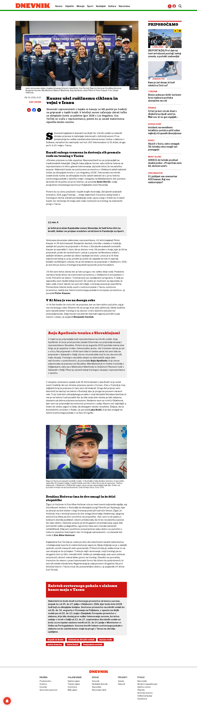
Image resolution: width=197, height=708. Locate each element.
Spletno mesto (144, 687)
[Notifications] (7, 701)
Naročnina (124, 6)
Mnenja (80, 6)
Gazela (121, 681)
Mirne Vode (105, 639)
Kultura (112, 6)
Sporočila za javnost (48, 690)
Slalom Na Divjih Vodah (81, 639)
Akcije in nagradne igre (147, 684)
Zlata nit (121, 684)
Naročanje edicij (99, 690)
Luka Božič (72, 644)
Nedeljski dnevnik (100, 684)
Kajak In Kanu (56, 639)
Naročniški (142, 681)
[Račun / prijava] (174, 6)
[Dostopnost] (169, 6)
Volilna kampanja (144, 696)
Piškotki (141, 690)
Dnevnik (95, 681)
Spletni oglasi (74, 681)
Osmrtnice (72, 687)
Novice (58, 6)
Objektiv (69, 6)
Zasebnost (142, 699)
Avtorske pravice (145, 693)
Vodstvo (43, 684)
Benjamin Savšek (92, 644)
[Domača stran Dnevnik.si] (31, 6)
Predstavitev (45, 681)
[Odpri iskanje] (179, 6)
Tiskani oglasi (74, 684)
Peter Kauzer (55, 644)
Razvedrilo (96, 687)
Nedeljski (101, 6)
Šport (90, 6)
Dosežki (43, 687)
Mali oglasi (72, 690)
